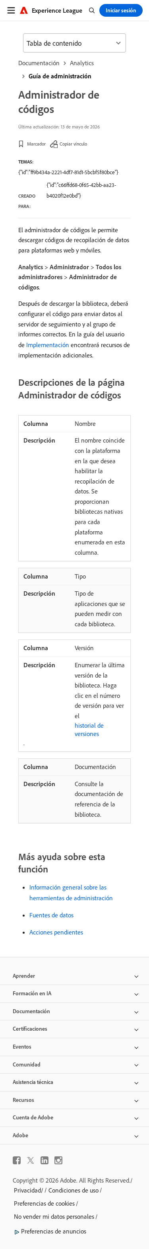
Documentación (39, 63)
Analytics (82, 63)
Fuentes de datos (51, 915)
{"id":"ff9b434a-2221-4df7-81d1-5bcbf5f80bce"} (68, 172)
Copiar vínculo (73, 144)
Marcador (36, 144)
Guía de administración (60, 76)
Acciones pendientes (56, 932)
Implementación (47, 345)
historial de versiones (89, 729)
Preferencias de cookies (44, 1203)
